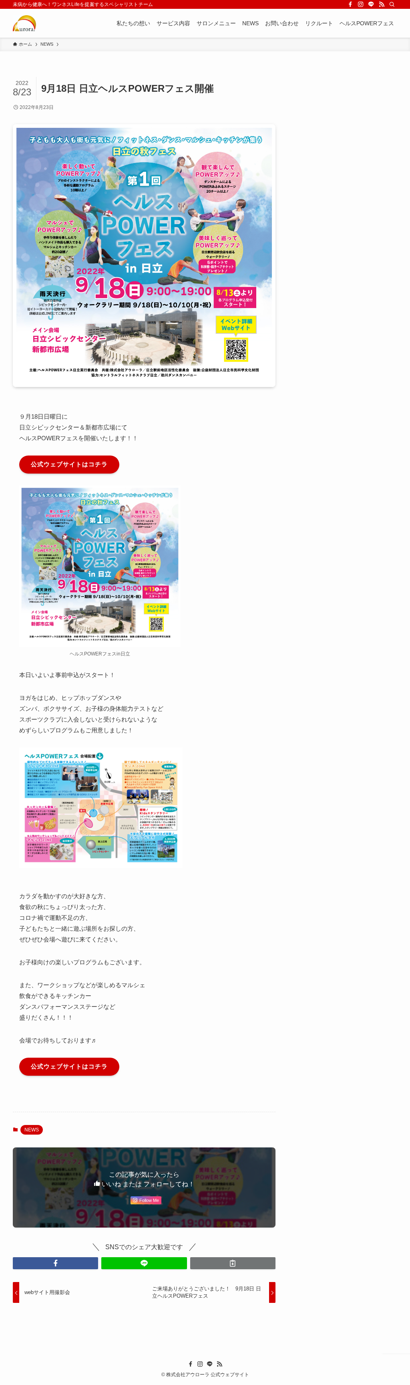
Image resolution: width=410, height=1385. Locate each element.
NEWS (31, 1130)
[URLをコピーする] (232, 1263)
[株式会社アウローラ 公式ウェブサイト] (24, 23)
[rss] (381, 4)
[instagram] (361, 4)
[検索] (392, 4)
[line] (371, 4)
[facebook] (350, 4)
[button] (55, 1263)
